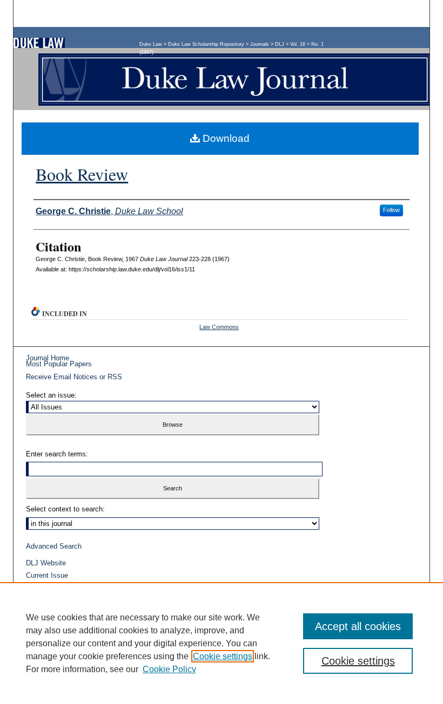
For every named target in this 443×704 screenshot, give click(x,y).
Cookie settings (222, 656)
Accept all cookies (358, 626)
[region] (221, 643)
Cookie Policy (169, 669)
